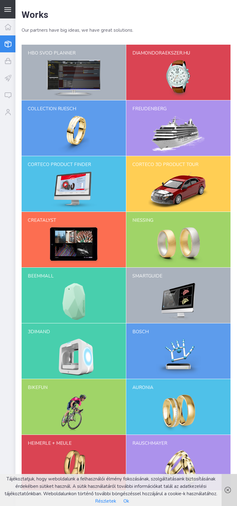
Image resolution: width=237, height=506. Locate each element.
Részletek (105, 501)
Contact (7, 95)
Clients (7, 60)
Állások (7, 111)
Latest (7, 77)
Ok (126, 501)
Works (7, 43)
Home (7, 26)
